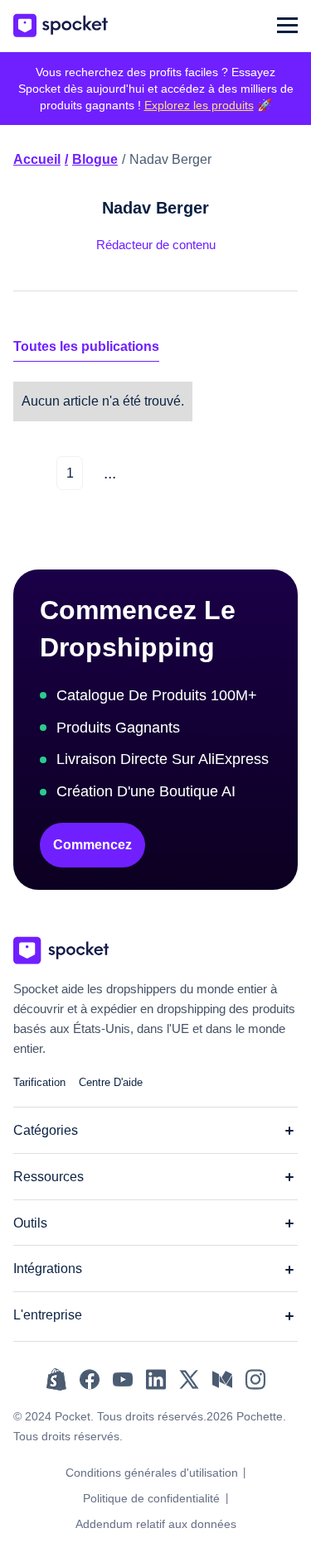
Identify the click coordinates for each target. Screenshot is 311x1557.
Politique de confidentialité (151, 1498)
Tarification (39, 1082)
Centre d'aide (111, 1082)
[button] (287, 25)
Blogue (95, 159)
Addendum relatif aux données (155, 1524)
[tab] (86, 347)
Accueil (37, 159)
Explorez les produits (199, 105)
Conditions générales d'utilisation (152, 1472)
